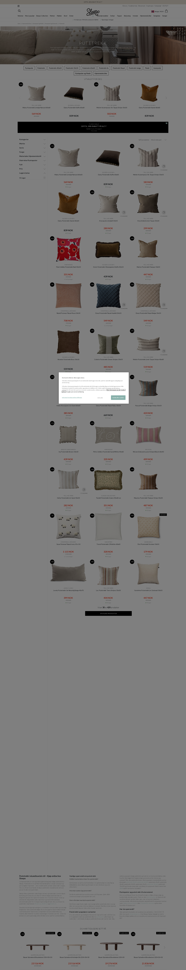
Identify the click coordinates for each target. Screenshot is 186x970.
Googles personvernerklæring (75, 391)
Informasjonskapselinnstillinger (72, 397)
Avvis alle (100, 397)
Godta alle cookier (118, 397)
